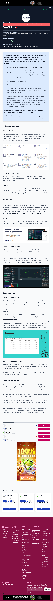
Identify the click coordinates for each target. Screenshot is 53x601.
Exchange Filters (11, 118)
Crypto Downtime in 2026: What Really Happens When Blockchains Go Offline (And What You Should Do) (26, 552)
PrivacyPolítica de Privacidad (46, 534)
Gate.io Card (16, 536)
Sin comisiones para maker (35, 540)
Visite (44, 425)
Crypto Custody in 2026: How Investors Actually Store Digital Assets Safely (26, 563)
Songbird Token (6, 46)
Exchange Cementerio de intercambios (45, 541)
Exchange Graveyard (28, 112)
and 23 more (35, 46)
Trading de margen (34, 536)
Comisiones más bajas (36, 530)
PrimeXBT (8, 428)
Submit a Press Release (46, 565)
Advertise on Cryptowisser (45, 562)
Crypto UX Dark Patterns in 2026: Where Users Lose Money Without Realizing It (26, 531)
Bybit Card (15, 534)
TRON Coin (19, 46)
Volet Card (15, 538)
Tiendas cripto (35, 543)
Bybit (7, 425)
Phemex (8, 439)
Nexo (7, 435)
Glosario (44, 531)
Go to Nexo (26, 508)
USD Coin (13, 46)
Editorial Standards (44, 554)
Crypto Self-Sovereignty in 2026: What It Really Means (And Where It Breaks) (25, 541)
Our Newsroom (46, 552)
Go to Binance (9, 508)
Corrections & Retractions (45, 558)
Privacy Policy (38, 592)
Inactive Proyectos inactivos (44, 546)
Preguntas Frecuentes (45, 528)
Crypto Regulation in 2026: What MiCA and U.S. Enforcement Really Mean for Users (26, 573)
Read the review (9, 505)
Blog (43, 537)
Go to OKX (43, 508)
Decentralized (35, 528)
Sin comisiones (35, 533)
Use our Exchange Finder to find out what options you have (28, 213)
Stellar (24, 46)
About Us (44, 549)
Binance (8, 432)
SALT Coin (29, 46)
